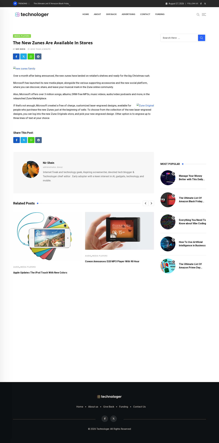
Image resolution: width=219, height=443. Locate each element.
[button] (145, 203)
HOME (86, 14)
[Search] (198, 14)
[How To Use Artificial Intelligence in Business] (167, 243)
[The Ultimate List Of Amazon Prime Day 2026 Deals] (167, 266)
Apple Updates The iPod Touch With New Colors (40, 272)
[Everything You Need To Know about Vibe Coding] (167, 221)
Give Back (108, 406)
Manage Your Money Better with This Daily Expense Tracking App (191, 179)
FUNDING (159, 14)
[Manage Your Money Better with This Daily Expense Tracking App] (167, 177)
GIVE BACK (111, 14)
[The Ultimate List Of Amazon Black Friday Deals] (167, 199)
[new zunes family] (24, 68)
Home (79, 406)
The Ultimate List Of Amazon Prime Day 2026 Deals (190, 267)
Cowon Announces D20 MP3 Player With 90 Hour (112, 261)
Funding (123, 406)
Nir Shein (20, 49)
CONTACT (145, 14)
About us (93, 406)
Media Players (28, 267)
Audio (16, 267)
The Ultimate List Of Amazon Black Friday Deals (54, 3)
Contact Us (139, 406)
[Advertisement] (83, 333)
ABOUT (97, 14)
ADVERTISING (128, 14)
